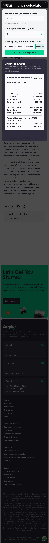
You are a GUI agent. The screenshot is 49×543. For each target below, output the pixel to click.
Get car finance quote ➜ (24, 52)
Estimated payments (15, 63)
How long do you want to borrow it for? (24, 41)
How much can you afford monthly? (21, 13)
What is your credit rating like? (19, 28)
